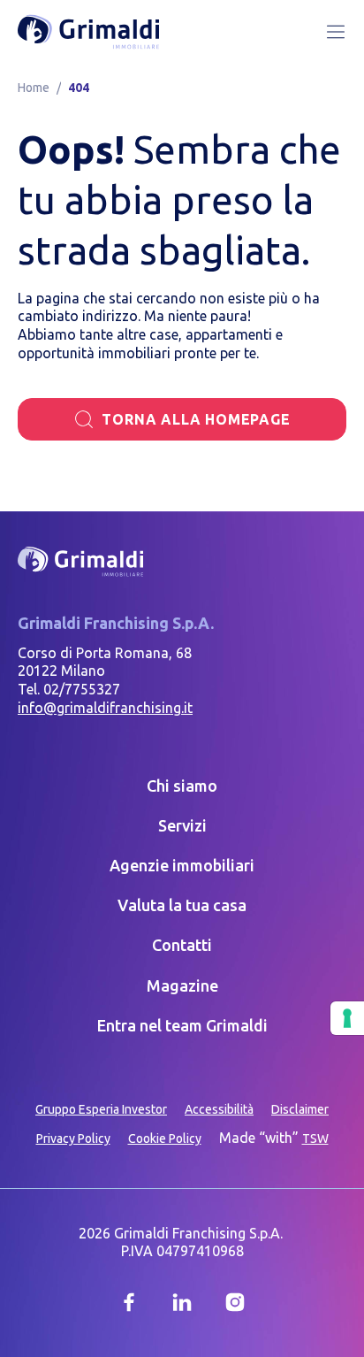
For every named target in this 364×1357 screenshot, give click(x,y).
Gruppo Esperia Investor (101, 1109)
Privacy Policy (73, 1138)
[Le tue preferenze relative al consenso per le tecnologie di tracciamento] (347, 1018)
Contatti (182, 945)
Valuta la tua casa (182, 905)
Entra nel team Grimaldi (182, 1025)
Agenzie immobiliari (182, 865)
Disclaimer (300, 1109)
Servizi (182, 825)
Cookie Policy (164, 1138)
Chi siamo (182, 785)
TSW (315, 1138)
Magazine (182, 985)
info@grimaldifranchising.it (105, 708)
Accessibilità (219, 1109)
